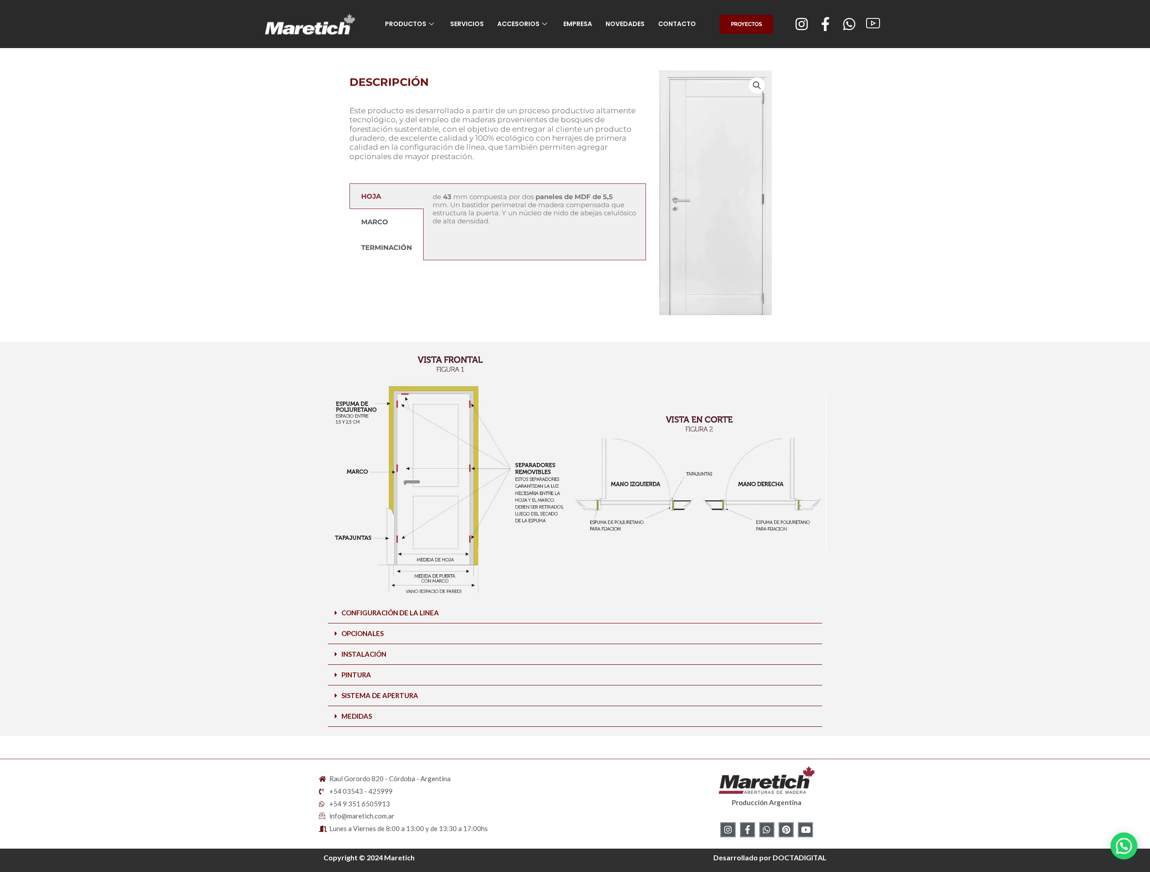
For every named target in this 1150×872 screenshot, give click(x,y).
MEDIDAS (356, 716)
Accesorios (518, 23)
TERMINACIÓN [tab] (386, 247)
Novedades (625, 23)
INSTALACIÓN (363, 654)
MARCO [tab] (374, 222)
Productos (405, 23)
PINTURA (356, 675)
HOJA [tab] (371, 196)
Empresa (577, 23)
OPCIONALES (362, 633)
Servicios (467, 23)
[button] (757, 85)
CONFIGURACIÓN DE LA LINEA (390, 613)
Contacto (677, 23)
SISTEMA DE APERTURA (379, 695)
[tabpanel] (535, 215)
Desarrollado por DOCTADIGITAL (770, 857)
